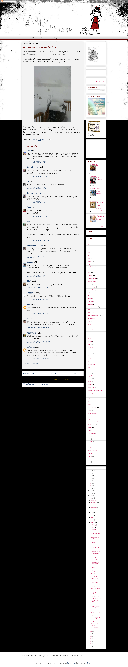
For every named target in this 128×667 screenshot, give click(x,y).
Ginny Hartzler (33, 167)
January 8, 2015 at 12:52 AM (38, 162)
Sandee (30, 262)
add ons (90, 241)
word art (90, 456)
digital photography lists (94, 310)
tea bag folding (91, 424)
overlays (90, 378)
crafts (89, 292)
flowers (90, 335)
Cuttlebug (90, 301)
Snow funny (94, 604)
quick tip (90, 396)
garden (89, 344)
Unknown (31, 347)
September (94, 507)
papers (89, 381)
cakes (89, 269)
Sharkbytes (31, 333)
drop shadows (91, 318)
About (34, 38)
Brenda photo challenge (94, 267)
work (89, 459)
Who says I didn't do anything (95, 589)
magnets (90, 373)
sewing (89, 410)
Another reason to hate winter (95, 538)
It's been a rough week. (95, 554)
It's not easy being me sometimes (95, 534)
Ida (28, 318)
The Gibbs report (95, 596)
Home (26, 38)
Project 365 (94, 615)
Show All (103, 226)
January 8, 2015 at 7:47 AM (38, 240)
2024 (91, 475)
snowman (90, 416)
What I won (94, 545)
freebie (89, 338)
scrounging (94, 576)
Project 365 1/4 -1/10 (94, 593)
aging (89, 244)
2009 (91, 643)
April (92, 520)
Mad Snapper (93, 176)
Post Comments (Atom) (58, 379)
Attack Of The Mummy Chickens (99, 192)
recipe (89, 404)
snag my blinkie (92, 413)
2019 (91, 488)
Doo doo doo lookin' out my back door (96, 600)
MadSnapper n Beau (35, 245)
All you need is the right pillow (95, 618)
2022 (91, 480)
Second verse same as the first (95, 607)
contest (90, 284)
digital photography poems (94, 312)
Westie (89, 447)
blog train (90, 264)
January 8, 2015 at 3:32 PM (38, 299)
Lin (28, 221)
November (94, 502)
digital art (90, 304)
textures (90, 430)
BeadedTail (31, 293)
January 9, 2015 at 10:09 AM (38, 342)
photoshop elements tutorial (95, 390)
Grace (29, 150)
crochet (90, 298)
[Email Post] (50, 139)
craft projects (91, 290)
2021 (91, 483)
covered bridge (91, 287)
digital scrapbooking (93, 315)
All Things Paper (94, 201)
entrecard (90, 330)
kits (89, 361)
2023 (91, 478)
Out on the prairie (34, 193)
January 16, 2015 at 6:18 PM (38, 358)
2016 (91, 495)
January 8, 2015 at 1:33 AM (37, 176)
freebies (90, 341)
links (89, 367)
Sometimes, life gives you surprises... (100, 218)
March (93, 522)
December (93, 500)
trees (89, 439)
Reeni (29, 304)
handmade (90, 353)
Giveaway (90, 347)
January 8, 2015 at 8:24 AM (38, 257)
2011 (91, 638)
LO (88, 370)
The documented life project (95, 530)
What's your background (94, 581)
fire (88, 333)
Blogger (89, 663)
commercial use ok (92, 281)
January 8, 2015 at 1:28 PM (38, 287)
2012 (91, 636)
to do (89, 436)
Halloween (90, 350)
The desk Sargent (95, 612)
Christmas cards (92, 278)
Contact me (45, 38)
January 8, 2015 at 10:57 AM (38, 276)
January (93, 527)
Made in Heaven (94, 215)
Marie (29, 281)
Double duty (94, 557)
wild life (90, 453)
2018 (91, 490)
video (89, 444)
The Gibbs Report (95, 551)
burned (92, 621)
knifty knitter (91, 364)
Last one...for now (95, 559)
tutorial (90, 442)
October (93, 505)
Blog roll (56, 38)
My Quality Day (93, 164)
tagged (89, 419)
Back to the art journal (94, 566)
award (89, 249)
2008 (91, 646)
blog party (90, 261)
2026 (91, 471)
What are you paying (94, 624)
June (92, 515)
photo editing (91, 387)
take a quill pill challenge (94, 421)
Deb (28, 181)
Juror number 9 (95, 578)
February (93, 525)
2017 (91, 493)
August (93, 510)
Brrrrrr (93, 610)
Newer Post (28, 373)
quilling (90, 399)
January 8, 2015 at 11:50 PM (38, 328)
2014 (91, 631)
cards (89, 272)
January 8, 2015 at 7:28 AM (38, 216)
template (90, 427)
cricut (89, 295)
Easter (89, 324)
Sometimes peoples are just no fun (96, 585)
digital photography (93, 307)
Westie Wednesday (92, 450)
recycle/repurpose (92, 407)
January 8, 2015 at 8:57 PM (38, 313)
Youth (89, 462)
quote (89, 401)
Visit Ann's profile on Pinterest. (96, 81)
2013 (91, 633)
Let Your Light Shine (95, 188)
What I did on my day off (95, 541)
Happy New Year (95, 627)
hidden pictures (92, 356)
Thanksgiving (91, 433)
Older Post (77, 373)
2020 (91, 485)
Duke (89, 321)
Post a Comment (32, 363)
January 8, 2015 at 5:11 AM (37, 188)
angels (89, 247)
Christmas (90, 275)
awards (66, 38)
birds (89, 258)
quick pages (91, 393)
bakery (89, 255)
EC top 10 (90, 327)
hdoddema (71, 663)
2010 (91, 641)
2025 (91, 473)
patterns (90, 384)
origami (90, 376)
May (92, 517)
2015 (91, 498)
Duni (29, 207)
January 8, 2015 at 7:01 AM (37, 202)
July (92, 512)
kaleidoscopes (91, 358)
